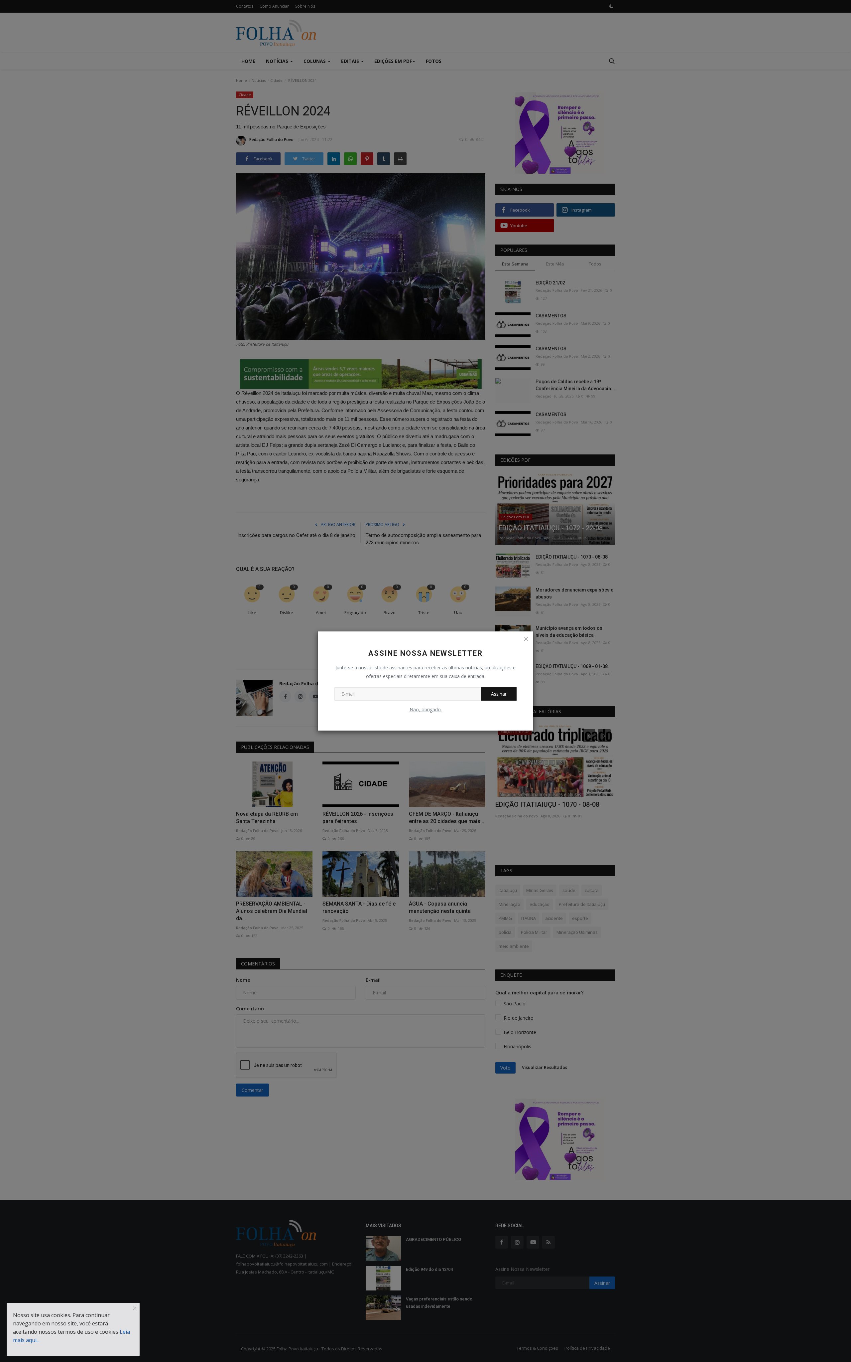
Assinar (499, 694)
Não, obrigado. (426, 709)
